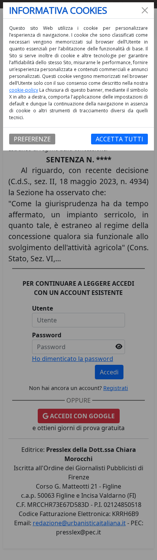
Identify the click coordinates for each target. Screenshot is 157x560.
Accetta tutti (119, 139)
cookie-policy (23, 90)
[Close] (145, 10)
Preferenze (32, 139)
